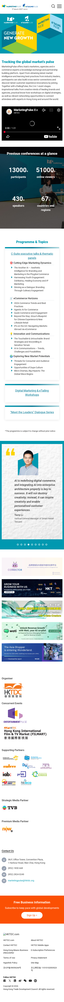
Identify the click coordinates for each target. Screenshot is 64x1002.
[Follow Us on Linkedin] (15, 980)
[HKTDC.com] (32, 936)
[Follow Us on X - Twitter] (9, 980)
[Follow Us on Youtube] (30, 980)
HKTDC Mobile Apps (40, 945)
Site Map (35, 963)
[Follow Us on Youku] (35, 980)
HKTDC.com (8, 940)
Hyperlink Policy (10, 963)
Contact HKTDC (10, 945)
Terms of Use (9, 958)
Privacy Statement (39, 958)
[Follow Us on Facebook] (4, 980)
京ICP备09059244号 (12, 968)
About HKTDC (37, 940)
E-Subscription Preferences (43, 950)
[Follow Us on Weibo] (20, 980)
